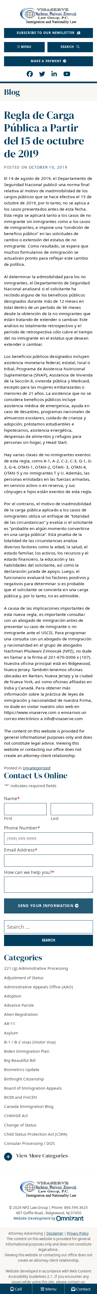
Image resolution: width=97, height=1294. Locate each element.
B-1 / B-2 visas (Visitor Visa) (30, 1042)
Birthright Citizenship (24, 1079)
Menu (26, 47)
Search (68, 47)
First (8, 818)
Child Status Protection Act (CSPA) (35, 1134)
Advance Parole (19, 1005)
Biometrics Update (21, 1069)
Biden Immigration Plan (26, 1051)
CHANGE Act (16, 1115)
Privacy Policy (78, 1233)
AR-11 (9, 1023)
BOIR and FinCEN (20, 1097)
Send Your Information (46, 905)
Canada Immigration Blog (28, 1106)
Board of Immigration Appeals (33, 1088)
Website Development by (48, 1218)
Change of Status (20, 1125)
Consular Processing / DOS (29, 1143)
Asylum (11, 1032)
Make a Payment (46, 61)
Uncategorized (36, 767)
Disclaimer (54, 1233)
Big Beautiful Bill (20, 1060)
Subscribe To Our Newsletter (46, 33)
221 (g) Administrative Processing (36, 968)
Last (54, 818)
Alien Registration (21, 1014)
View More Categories (42, 1156)
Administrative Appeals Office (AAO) (38, 986)
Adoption (12, 996)
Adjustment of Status (23, 977)
